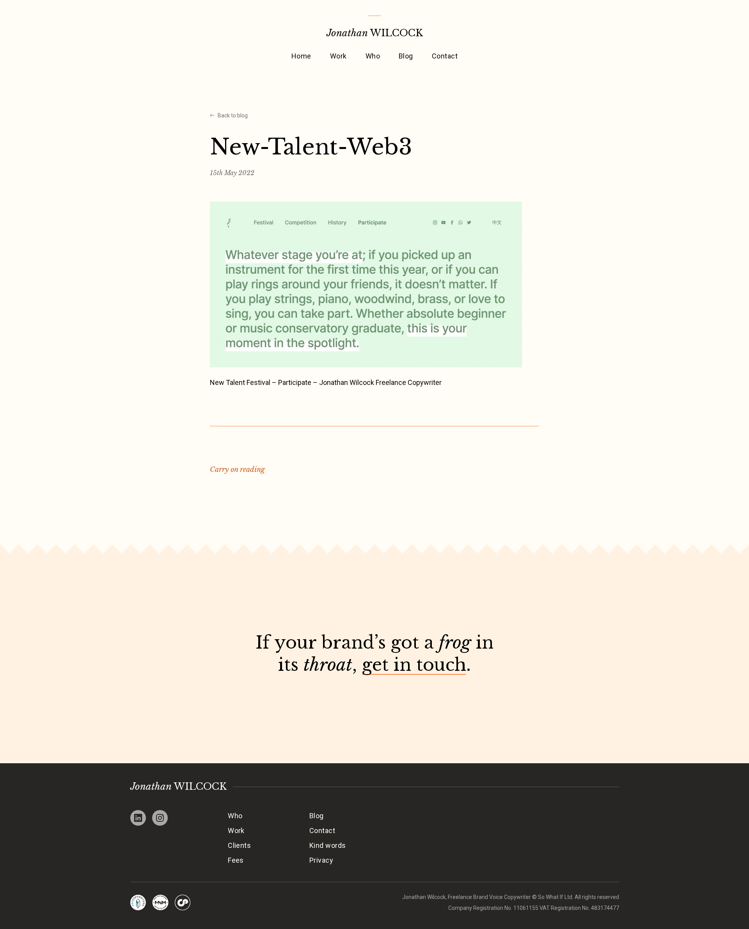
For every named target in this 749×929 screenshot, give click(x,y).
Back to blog (233, 115)
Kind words (327, 845)
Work (338, 56)
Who (373, 56)
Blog (406, 56)
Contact (445, 56)
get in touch (414, 664)
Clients (239, 845)
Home (301, 56)
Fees (236, 860)
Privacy (321, 860)
